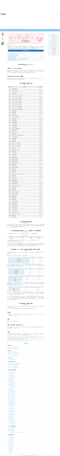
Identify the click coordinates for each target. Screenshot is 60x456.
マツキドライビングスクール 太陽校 (16, 99)
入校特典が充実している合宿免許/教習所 (13, 364)
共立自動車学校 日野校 (15, 204)
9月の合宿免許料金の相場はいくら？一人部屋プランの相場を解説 (18, 58)
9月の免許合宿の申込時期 (12, 57)
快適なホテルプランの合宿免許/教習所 (13, 353)
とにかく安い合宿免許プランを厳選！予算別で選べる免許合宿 (16, 432)
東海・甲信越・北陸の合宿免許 (13, 393)
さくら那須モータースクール (15, 117)
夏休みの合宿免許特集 (11, 429)
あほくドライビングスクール (15, 191)
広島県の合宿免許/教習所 (11, 416)
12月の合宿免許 (10, 452)
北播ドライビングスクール (15, 178)
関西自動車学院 (14, 196)
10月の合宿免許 (10, 449)
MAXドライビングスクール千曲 (16, 149)
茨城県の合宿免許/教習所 (11, 381)
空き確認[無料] (26, 50)
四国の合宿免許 (10, 417)
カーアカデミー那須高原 (15, 115)
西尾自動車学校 (14, 170)
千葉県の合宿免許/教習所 (11, 387)
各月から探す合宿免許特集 (9, 28)
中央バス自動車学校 (14, 88)
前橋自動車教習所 (14, 122)
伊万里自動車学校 (14, 202)
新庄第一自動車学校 (14, 93)
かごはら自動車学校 (14, 125)
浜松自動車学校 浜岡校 (15, 157)
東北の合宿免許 (10, 373)
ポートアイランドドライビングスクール (17, 173)
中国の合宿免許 (10, 413)
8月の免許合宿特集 (10, 446)
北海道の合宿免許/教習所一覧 (12, 422)
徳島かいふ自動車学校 (15, 194)
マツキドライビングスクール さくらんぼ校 (17, 94)
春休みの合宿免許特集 (11, 427)
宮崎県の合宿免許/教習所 (11, 411)
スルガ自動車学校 (14, 152)
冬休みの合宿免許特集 (11, 430)
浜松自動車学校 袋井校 (15, 159)
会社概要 (34, 455)
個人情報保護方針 (30, 455)
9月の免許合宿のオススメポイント (13, 53)
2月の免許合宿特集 (10, 437)
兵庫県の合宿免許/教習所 (11, 390)
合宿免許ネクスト (2, 28)
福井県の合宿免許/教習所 (11, 399)
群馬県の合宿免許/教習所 (11, 384)
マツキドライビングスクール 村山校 (16, 96)
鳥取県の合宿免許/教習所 (11, 414)
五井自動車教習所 (14, 130)
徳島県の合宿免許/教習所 (11, 419)
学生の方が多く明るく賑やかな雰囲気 (14, 55)
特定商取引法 (26, 455)
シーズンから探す (53, 41)
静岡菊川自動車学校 (14, 165)
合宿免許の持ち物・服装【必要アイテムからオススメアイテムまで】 (19, 338)
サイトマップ (54, 54)
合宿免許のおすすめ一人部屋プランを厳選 (13, 352)
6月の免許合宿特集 (10, 443)
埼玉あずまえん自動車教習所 (15, 128)
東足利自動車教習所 (14, 120)
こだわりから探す (53, 45)
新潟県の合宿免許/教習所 (11, 396)
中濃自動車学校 (14, 151)
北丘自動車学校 (14, 217)
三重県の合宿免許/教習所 (11, 405)
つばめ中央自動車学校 (15, 136)
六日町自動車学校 (14, 138)
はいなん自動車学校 (14, 154)
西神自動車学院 (14, 175)
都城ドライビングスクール (15, 212)
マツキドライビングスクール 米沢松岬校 (17, 107)
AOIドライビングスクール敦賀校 (16, 146)
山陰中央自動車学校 (14, 186)
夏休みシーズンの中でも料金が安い (13, 54)
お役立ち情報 (54, 52)
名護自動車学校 (14, 215)
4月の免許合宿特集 (10, 440)
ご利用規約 (23, 455)
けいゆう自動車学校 (14, 209)
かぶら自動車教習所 (14, 123)
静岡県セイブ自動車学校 (15, 167)
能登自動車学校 (14, 141)
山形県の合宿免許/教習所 (11, 376)
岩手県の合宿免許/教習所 (11, 375)
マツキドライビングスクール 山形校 (16, 101)
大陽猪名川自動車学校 (15, 183)
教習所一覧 (53, 34)
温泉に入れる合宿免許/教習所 (12, 359)
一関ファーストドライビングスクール (17, 91)
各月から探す (54, 43)
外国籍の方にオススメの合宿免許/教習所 (13, 367)
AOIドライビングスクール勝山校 (16, 144)
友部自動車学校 (14, 112)
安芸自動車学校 (14, 199)
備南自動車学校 (14, 188)
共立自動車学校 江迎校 (15, 207)
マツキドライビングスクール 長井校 (16, 104)
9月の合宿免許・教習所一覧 (12, 56)
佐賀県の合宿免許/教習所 (11, 408)
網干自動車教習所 (14, 180)
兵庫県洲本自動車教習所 (15, 181)
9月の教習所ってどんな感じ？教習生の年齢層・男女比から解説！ (18, 59)
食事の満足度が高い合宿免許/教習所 (13, 348)
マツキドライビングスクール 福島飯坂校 (17, 109)
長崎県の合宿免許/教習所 (11, 410)
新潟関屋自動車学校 (14, 133)
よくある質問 (54, 50)
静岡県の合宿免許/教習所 (11, 402)
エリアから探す (53, 39)
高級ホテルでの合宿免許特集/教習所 (13, 355)
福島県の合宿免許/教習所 (11, 378)
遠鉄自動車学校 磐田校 (15, 162)
